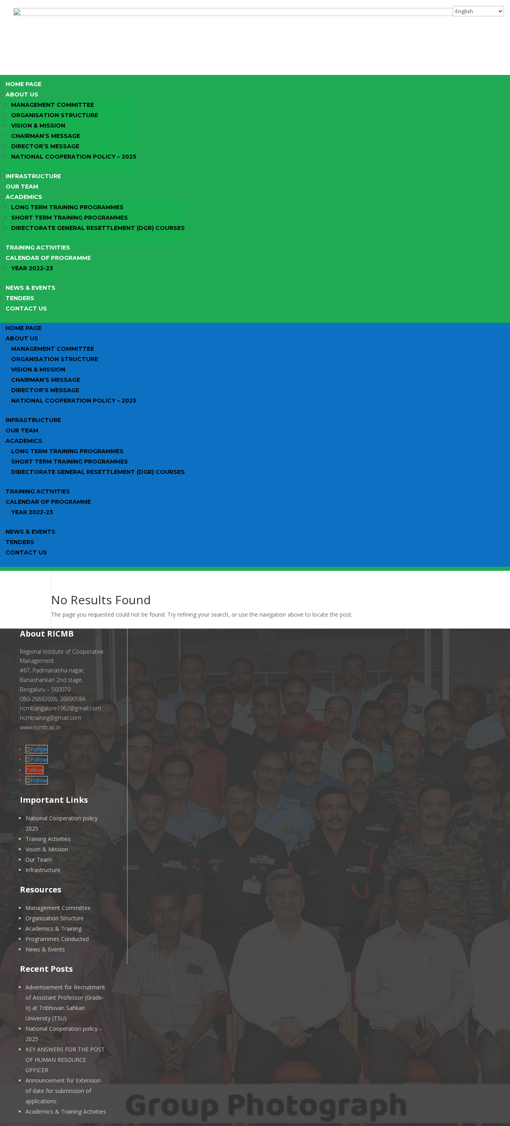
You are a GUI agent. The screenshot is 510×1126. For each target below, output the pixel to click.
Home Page (23, 84)
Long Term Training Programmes (67, 207)
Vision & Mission (38, 125)
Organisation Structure (54, 115)
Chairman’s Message (45, 136)
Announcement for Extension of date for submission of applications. (63, 1091)
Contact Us (26, 308)
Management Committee (52, 104)
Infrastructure (33, 176)
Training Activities (38, 247)
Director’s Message (45, 146)
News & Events (30, 287)
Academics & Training (54, 928)
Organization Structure (55, 918)
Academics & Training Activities (66, 1111)
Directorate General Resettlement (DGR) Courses (98, 228)
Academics (24, 196)
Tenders (20, 298)
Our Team (22, 186)
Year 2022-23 (32, 268)
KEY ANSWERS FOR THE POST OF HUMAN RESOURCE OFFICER (65, 1059)
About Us (22, 94)
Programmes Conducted (57, 939)
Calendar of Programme (48, 257)
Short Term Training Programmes (69, 217)
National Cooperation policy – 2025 (73, 156)
